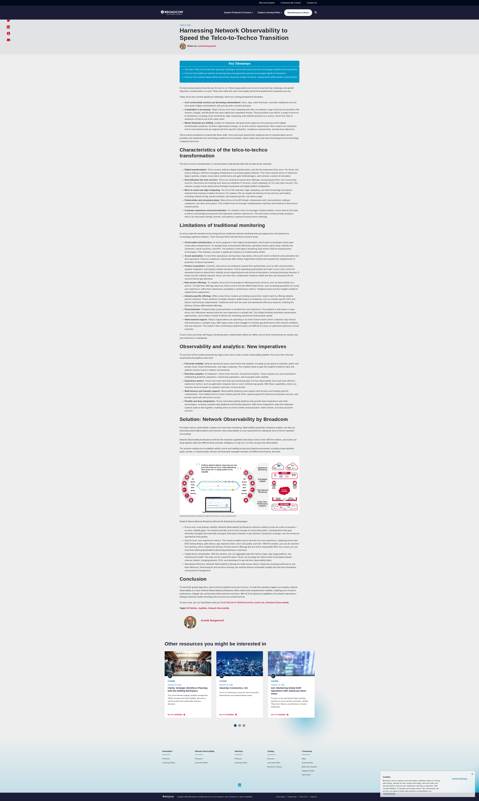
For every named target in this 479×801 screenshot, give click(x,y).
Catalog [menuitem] (270, 751)
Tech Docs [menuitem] (306, 775)
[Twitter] (8, 20)
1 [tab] (235, 725)
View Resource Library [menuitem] (298, 13)
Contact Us (312, 3)
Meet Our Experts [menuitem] (309, 767)
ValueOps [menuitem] (239, 751)
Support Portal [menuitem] (308, 771)
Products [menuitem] (166, 759)
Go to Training (175, 715)
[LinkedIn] (8, 27)
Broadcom (195, 797)
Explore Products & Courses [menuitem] (237, 12)
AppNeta (203, 608)
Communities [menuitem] (307, 763)
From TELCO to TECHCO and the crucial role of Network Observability (255, 602)
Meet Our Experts (266, 3)
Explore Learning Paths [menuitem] (269, 12)
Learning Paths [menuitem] (168, 763)
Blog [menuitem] (304, 759)
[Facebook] (8, 33)
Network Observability (218, 608)
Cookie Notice (389, 794)
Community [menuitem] (307, 751)
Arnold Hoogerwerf (207, 46)
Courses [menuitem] (270, 759)
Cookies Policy (292, 797)
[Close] (472, 774)
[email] (8, 40)
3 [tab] (244, 725)
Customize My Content (291, 3)
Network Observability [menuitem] (204, 751)
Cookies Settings (459, 779)
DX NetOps (192, 608)
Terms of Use (303, 797)
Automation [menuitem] (167, 751)
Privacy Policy (280, 797)
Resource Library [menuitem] (274, 767)
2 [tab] (239, 725)
